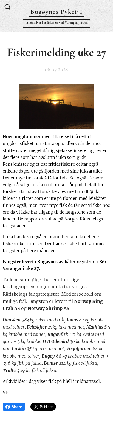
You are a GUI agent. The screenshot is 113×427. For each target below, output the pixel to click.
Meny (106, 6)
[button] (6, 7)
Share (17, 407)
